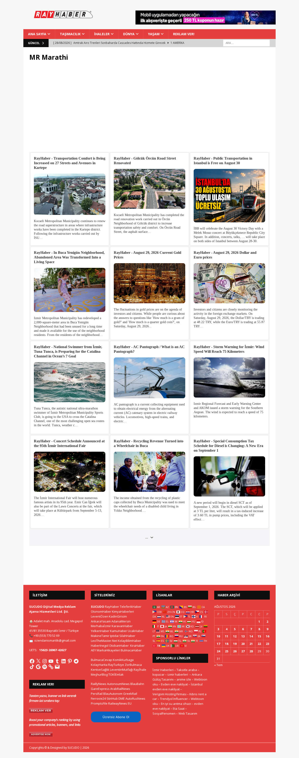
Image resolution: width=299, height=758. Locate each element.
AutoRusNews (135, 698)
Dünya (129, 34)
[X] (38, 661)
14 (251, 636)
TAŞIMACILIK (70, 34)
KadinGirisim (118, 616)
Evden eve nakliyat (174, 684)
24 (218, 651)
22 (259, 644)
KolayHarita (99, 665)
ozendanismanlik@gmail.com (55, 640)
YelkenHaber (100, 631)
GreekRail (130, 694)
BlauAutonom (112, 694)
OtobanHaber (119, 645)
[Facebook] (32, 661)
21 (251, 644)
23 (267, 644)
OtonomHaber (101, 611)
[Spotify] (44, 667)
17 (218, 644)
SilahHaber (127, 636)
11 (226, 636)
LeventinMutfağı (121, 669)
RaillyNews (98, 684)
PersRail (97, 694)
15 (259, 636)
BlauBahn (137, 684)
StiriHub (112, 698)
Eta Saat (179, 708)
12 (234, 636)
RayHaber (112, 606)
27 (243, 651)
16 (267, 636)
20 (243, 644)
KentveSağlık (100, 669)
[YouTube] (51, 661)
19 (234, 644)
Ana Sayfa (37, 34)
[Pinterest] (70, 661)
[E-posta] (57, 667)
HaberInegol (99, 645)
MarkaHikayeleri (108, 650)
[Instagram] (44, 661)
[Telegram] (76, 661)
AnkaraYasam (101, 621)
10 (218, 636)
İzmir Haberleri (163, 670)
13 (243, 636)
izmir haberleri (177, 674)
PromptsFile (99, 703)
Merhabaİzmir (101, 626)
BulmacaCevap (101, 660)
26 (234, 651)
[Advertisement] (149, 109)
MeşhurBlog (99, 674)
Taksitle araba (187, 670)
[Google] (38, 667)
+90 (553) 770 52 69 (46, 635)
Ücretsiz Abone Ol (116, 717)
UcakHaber (136, 631)
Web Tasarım (187, 713)
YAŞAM (154, 34)
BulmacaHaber (131, 650)
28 (251, 651)
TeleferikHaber (130, 606)
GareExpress (100, 689)
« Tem (218, 665)
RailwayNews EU (120, 703)
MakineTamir (100, 636)
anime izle (184, 679)
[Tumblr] (57, 661)
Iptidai (114, 636)
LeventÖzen (99, 616)
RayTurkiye (116, 665)
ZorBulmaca (133, 665)
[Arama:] (246, 43)
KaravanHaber (122, 626)
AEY (93, 650)
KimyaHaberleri (123, 611)
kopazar (158, 674)
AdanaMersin (121, 621)
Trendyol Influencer (174, 699)
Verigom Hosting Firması (169, 694)
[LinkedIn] (63, 661)
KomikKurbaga (123, 660)
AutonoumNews (118, 684)
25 (226, 651)
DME (121, 698)
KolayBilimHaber (129, 641)
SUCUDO (97, 606)
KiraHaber (137, 645)
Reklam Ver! (183, 34)
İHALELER (102, 34)
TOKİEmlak (116, 674)
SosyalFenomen (164, 713)
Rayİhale (140, 669)
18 (226, 644)
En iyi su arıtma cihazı (176, 704)
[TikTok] (32, 667)
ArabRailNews (120, 689)
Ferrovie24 (98, 698)
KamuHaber (118, 631)
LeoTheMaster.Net (104, 641)
